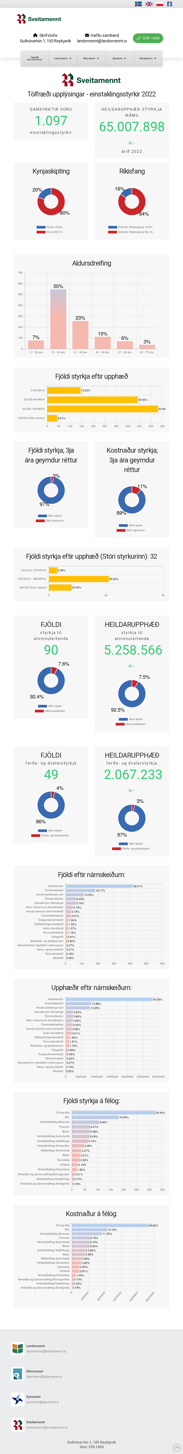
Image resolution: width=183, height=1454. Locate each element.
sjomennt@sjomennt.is (42, 1402)
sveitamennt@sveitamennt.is (47, 1427)
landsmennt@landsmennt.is (46, 1351)
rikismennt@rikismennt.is (44, 1376)
